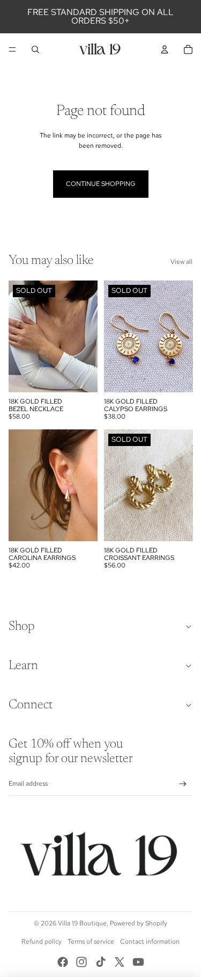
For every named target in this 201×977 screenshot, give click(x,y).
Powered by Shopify (138, 923)
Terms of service (91, 941)
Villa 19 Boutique (82, 923)
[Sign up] (183, 783)
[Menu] (12, 49)
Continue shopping (101, 183)
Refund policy (41, 941)
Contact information (150, 941)
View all (181, 261)
